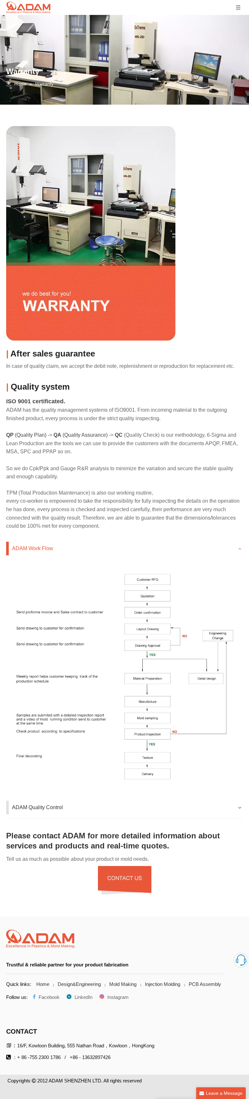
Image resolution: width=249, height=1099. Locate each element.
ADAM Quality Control (37, 807)
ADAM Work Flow (32, 548)
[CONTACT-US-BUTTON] (124, 880)
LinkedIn (82, 997)
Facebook (48, 997)
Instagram (117, 997)
